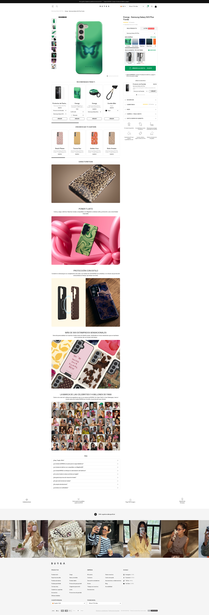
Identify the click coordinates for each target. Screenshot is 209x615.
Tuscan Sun (77, 148)
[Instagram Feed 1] (104, 539)
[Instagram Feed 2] (142, 539)
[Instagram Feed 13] (29, 539)
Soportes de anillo (56, 577)
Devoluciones (90, 589)
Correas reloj (54, 586)
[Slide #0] (136, 94)
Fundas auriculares (56, 580)
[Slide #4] (141, 94)
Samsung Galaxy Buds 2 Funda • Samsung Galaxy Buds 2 (94, 106)
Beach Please (59, 148)
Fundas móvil (54, 574)
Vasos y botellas (73, 577)
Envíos (89, 583)
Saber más (153, 50)
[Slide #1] (137, 94)
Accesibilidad (108, 586)
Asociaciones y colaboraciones (113, 580)
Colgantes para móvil (74, 586)
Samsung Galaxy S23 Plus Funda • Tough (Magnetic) (59, 151)
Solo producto (132, 28)
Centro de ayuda (109, 577)
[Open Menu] (52, 6)
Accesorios (54, 592)
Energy (77, 103)
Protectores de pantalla (75, 592)
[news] (147, 6)
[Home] (104, 6)
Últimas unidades (55, 595)
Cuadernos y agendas (56, 589)
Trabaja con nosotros (92, 586)
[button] (128, 22)
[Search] (57, 6)
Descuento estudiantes (93, 580)
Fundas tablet (72, 580)
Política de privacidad (113, 610)
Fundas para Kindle (56, 583)
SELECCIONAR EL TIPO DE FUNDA (134, 50)
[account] (151, 6)
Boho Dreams (111, 148)
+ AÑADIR (153, 91)
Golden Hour (94, 148)
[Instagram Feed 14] (67, 539)
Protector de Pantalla (59, 103)
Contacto (89, 577)
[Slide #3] (140, 94)
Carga (70, 574)
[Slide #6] (144, 94)
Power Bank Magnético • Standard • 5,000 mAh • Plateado (77, 106)
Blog (106, 583)
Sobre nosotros (109, 574)
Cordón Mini (112, 103)
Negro (111, 105)
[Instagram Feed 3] (180, 539)
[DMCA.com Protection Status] (153, 611)
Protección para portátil (75, 583)
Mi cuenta (89, 574)
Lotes (149, 28)
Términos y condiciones (102, 610)
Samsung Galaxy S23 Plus (57, 11)
